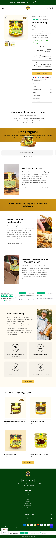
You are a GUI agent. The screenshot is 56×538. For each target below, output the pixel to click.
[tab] (24, 156)
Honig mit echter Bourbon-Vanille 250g (14, 421)
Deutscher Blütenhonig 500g (36, 421)
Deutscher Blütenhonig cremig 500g (38, 454)
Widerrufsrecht (27, 505)
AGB (27, 499)
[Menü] (7, 529)
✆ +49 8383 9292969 (28, 485)
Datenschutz (27, 503)
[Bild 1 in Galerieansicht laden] (6, 44)
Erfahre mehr (28, 381)
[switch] (4, 532)
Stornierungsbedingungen (28, 510)
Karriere (27, 497)
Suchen (27, 492)
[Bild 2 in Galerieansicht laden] (12, 44)
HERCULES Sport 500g (10, 454)
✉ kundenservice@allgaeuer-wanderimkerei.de (28, 483)
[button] (3, 8)
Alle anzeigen (28, 462)
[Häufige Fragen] (50, 8)
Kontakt (27, 494)
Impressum (27, 501)
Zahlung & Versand (27, 507)
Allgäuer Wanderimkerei (30, 536)
